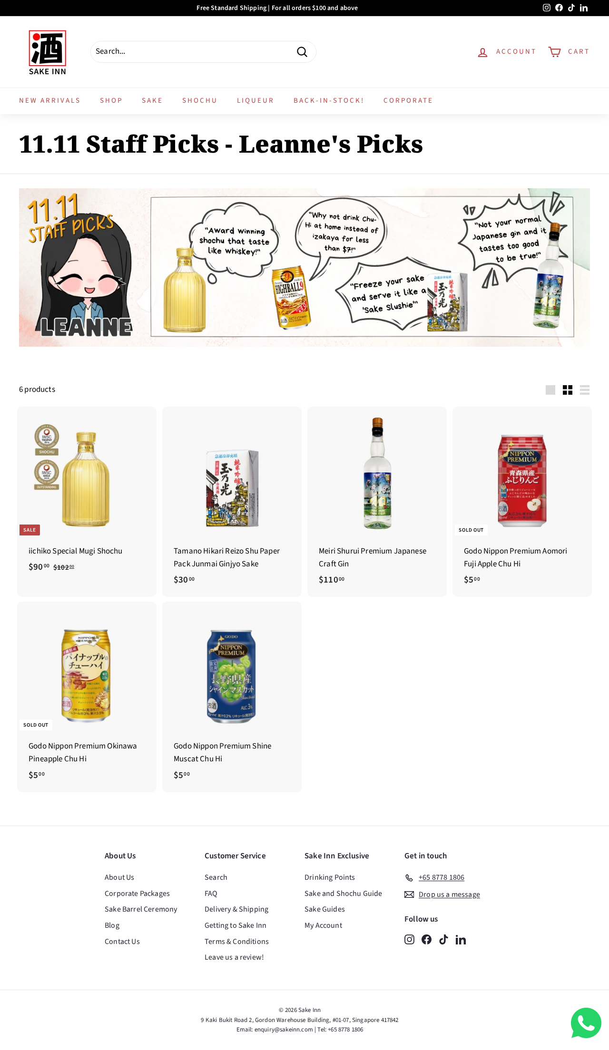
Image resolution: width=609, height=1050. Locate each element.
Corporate (408, 101)
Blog (112, 925)
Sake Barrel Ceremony (141, 909)
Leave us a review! (234, 957)
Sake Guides (324, 909)
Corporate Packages (137, 893)
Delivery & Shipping (236, 909)
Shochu (200, 101)
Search (216, 877)
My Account (323, 925)
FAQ (211, 893)
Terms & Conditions (237, 941)
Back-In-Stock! (329, 101)
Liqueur (256, 101)
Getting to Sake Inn (235, 925)
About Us (119, 877)
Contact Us (122, 941)
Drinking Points (329, 877)
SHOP (111, 101)
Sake (152, 101)
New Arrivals (50, 101)
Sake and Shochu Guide (343, 893)
